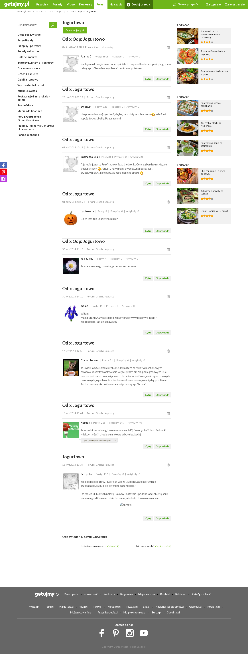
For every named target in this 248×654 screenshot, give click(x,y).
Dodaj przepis (141, 4)
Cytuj (148, 78)
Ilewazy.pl (132, 606)
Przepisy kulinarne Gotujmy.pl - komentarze (36, 127)
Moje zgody (71, 594)
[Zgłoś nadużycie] (169, 47)
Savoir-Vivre (25, 105)
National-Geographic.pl (169, 606)
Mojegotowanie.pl (81, 612)
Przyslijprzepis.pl (107, 612)
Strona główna (24, 11)
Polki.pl (49, 606)
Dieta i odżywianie (29, 34)
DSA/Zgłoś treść (201, 594)
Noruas (85, 422)
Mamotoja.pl (66, 606)
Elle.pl (146, 606)
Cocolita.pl (173, 612)
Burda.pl (156, 612)
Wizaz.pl (34, 606)
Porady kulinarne (28, 51)
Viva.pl (83, 606)
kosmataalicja (89, 156)
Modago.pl (114, 606)
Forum (101, 4)
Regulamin (126, 594)
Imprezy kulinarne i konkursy (35, 62)
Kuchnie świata (27, 90)
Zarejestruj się (235, 4)
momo (84, 305)
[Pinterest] (3, 172)
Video (71, 4)
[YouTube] (145, 632)
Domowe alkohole (28, 68)
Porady (57, 4)
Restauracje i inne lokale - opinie (33, 98)
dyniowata (87, 211)
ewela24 (86, 106)
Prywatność (91, 594)
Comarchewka (90, 360)
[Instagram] (3, 178)
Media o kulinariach (29, 111)
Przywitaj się (25, 40)
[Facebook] (3, 165)
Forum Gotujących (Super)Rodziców (29, 118)
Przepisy (42, 4)
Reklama (180, 594)
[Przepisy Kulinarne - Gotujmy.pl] (16, 4)
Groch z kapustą (27, 73)
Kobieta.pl (213, 606)
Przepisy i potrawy (29, 45)
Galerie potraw (27, 57)
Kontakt (165, 594)
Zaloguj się (213, 4)
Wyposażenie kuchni (30, 85)
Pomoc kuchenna (28, 134)
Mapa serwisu (146, 594)
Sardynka (86, 474)
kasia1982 (87, 258)
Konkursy (85, 4)
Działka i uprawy (27, 79)
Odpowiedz (162, 78)
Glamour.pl (195, 606)
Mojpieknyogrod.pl (134, 612)
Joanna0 (86, 56)
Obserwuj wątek (75, 30)
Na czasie (116, 4)
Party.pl (97, 606)
